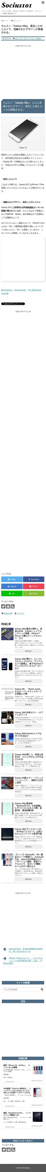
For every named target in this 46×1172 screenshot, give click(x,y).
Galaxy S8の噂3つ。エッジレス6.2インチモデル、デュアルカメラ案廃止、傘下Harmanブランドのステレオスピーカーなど (29, 663)
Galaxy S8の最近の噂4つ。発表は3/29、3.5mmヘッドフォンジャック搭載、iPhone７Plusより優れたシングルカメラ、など (28, 633)
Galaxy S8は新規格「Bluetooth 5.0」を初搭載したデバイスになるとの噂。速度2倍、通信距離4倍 (28, 807)
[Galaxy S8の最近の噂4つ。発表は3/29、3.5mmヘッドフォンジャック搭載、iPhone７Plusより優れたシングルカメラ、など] (7, 634)
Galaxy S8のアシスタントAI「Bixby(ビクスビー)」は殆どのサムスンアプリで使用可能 (29, 831)
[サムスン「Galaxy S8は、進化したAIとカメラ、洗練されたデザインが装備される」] (12, 586)
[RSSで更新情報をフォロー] (13, 606)
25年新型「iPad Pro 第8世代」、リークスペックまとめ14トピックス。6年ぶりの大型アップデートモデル (17, 1090)
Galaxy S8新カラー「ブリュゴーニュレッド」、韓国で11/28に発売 (29, 780)
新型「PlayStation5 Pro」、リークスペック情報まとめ (17, 1114)
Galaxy (38, 38)
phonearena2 (20, 290)
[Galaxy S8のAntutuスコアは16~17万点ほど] (7, 738)
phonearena (7, 290)
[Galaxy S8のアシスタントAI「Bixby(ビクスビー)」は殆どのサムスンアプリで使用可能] (7, 834)
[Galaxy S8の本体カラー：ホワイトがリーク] (7, 717)
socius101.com (9, 1081)
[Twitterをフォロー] (3, 606)
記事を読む (28, 651)
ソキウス (21, 613)
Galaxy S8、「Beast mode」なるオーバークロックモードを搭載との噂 (28, 691)
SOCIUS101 (25, 1168)
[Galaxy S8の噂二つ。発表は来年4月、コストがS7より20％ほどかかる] (7, 759)
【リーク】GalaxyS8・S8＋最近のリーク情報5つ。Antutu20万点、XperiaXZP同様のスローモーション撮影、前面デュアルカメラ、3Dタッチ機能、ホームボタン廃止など (29, 860)
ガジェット (19, 38)
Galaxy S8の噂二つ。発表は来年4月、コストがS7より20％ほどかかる (29, 756)
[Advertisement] (23, 71)
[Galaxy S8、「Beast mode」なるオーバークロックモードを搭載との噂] (7, 694)
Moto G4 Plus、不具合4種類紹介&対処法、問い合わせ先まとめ (26, 950)
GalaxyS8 (8, 613)
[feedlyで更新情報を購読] (8, 606)
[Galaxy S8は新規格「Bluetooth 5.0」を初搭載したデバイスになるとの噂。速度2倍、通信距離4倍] (7, 808)
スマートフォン (29, 38)
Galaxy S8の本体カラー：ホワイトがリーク (29, 713)
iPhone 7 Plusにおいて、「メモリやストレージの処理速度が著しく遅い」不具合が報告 (23, 960)
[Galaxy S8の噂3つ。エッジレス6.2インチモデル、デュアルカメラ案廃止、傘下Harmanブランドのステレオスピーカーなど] (7, 664)
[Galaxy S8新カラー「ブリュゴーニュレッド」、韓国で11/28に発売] (7, 783)
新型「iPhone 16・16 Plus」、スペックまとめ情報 (16, 1066)
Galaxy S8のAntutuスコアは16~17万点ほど (28, 734)
